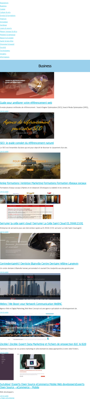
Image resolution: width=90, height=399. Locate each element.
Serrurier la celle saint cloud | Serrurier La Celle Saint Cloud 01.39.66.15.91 (41, 223)
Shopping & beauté (7, 44)
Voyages (3, 54)
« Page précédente (7, 398)
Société (3, 47)
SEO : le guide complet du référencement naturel (27, 142)
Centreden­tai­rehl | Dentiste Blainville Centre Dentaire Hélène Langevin (39, 263)
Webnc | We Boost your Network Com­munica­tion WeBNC (31, 303)
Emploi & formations (7, 16)
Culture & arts (5, 12)
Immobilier (4, 22)
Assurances (4, 3)
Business (3, 6)
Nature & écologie (7, 38)
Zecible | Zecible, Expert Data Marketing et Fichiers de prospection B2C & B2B (43, 344)
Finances (3, 19)
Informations (4, 57)
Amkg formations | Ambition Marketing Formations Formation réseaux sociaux (43, 183)
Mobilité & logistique (7, 35)
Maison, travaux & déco (8, 31)
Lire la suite (4, 111)
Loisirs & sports (6, 28)
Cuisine (2, 9)
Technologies (5, 51)
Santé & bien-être (6, 41)
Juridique (3, 25)
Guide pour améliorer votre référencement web (26, 102)
